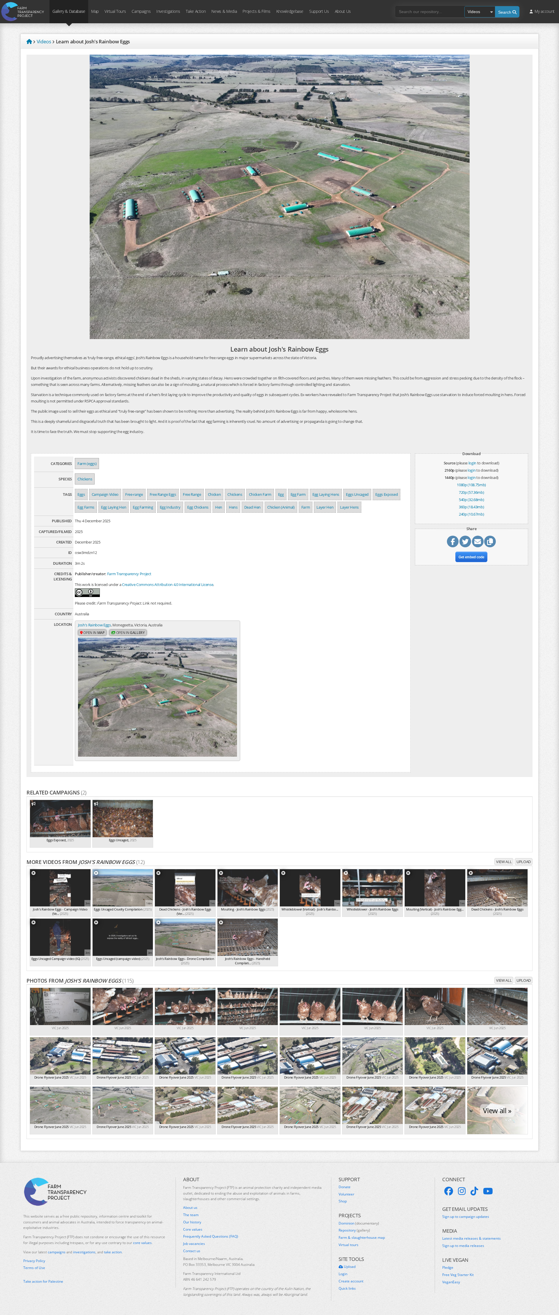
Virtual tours (348, 1245)
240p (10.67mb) (471, 514)
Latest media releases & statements (471, 1238)
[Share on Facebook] (453, 541)
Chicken (214, 494)
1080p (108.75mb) (471, 484)
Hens (233, 507)
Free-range (134, 494)
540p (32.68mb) (471, 499)
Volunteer (346, 1194)
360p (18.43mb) (471, 506)
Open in (94, 632)
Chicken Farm (260, 494)
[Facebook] (448, 1191)
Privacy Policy (34, 1261)
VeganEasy (451, 1282)
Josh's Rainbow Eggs (94, 625)
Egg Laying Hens (325, 494)
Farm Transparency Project (129, 573)
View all (504, 861)
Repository (354, 1230)
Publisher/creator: (90, 573)
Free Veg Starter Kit (458, 1275)
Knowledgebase (289, 11)
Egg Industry (170, 507)
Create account (351, 1281)
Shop (343, 1201)
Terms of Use (34, 1268)
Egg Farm (298, 494)
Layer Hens (349, 507)
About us (190, 1207)
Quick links (347, 1288)
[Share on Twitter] (465, 541)
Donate (345, 1187)
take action (113, 1252)
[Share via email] (478, 541)
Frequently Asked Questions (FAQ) (210, 1236)
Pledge (447, 1267)
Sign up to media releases (463, 1245)
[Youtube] (488, 1191)
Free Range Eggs (163, 494)
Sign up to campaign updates (465, 1216)
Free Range (192, 494)
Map (95, 11)
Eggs (81, 494)
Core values (192, 1229)
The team (191, 1215)
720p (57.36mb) (471, 492)
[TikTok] (474, 1191)
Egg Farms (85, 507)
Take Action (196, 11)
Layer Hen (324, 507)
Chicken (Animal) (281, 507)
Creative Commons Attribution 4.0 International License (167, 584)
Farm (305, 507)
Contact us (191, 1251)
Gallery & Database (68, 11)
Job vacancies (194, 1243)
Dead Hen (252, 507)
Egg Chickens (197, 507)
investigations (84, 1252)
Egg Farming (143, 507)
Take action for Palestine (43, 1281)
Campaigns (141, 11)
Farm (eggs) (86, 463)
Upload (523, 861)
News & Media (224, 11)
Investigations (168, 11)
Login (343, 1274)
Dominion (359, 1223)
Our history (192, 1222)
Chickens (84, 479)
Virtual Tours (115, 11)
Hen (218, 507)
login (472, 463)
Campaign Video (105, 494)
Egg (281, 494)
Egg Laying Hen (113, 507)
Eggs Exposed (386, 494)
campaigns (57, 1252)
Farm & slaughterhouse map (362, 1237)
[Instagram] (462, 1191)
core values (142, 1242)
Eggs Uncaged (357, 494)
